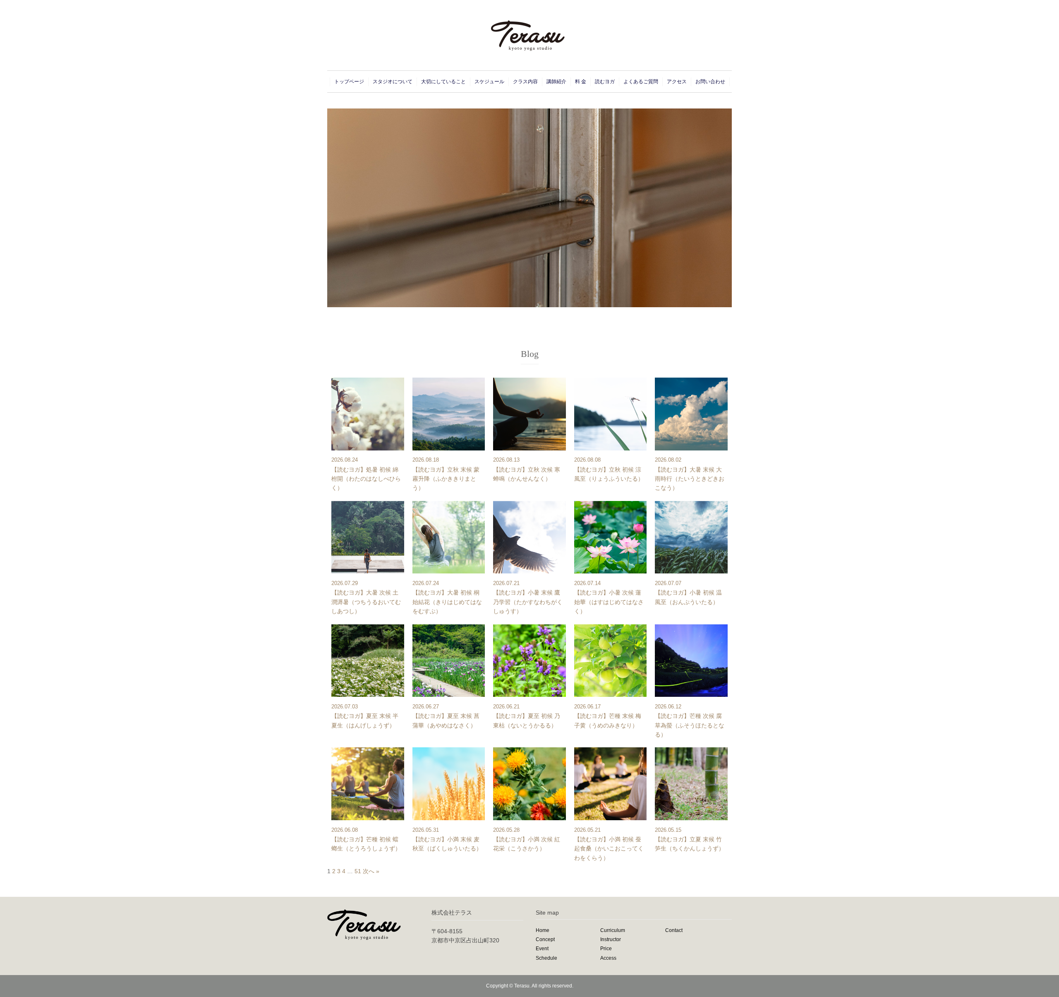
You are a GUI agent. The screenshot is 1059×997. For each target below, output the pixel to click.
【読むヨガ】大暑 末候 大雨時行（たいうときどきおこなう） (689, 478)
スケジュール (489, 81)
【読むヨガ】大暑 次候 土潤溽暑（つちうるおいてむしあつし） (366, 601)
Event (542, 948)
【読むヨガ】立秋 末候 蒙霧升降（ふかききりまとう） (445, 478)
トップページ (349, 81)
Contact (674, 930)
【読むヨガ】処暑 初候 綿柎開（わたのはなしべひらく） (366, 478)
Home (542, 930)
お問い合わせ (710, 81)
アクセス (677, 81)
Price (606, 948)
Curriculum (612, 930)
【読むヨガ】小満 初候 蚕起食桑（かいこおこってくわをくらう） (609, 848)
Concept (545, 939)
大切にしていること (443, 81)
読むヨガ (605, 81)
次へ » (371, 871)
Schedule (546, 958)
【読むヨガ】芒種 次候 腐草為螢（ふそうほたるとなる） (689, 725)
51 (358, 871)
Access (608, 958)
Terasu (522, 986)
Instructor (610, 939)
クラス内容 (525, 81)
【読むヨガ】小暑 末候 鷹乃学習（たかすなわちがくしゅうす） (528, 601)
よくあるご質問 (640, 81)
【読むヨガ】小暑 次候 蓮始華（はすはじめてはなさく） (609, 601)
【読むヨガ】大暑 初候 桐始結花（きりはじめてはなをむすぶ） (447, 601)
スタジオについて (392, 81)
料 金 (580, 81)
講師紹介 (556, 81)
